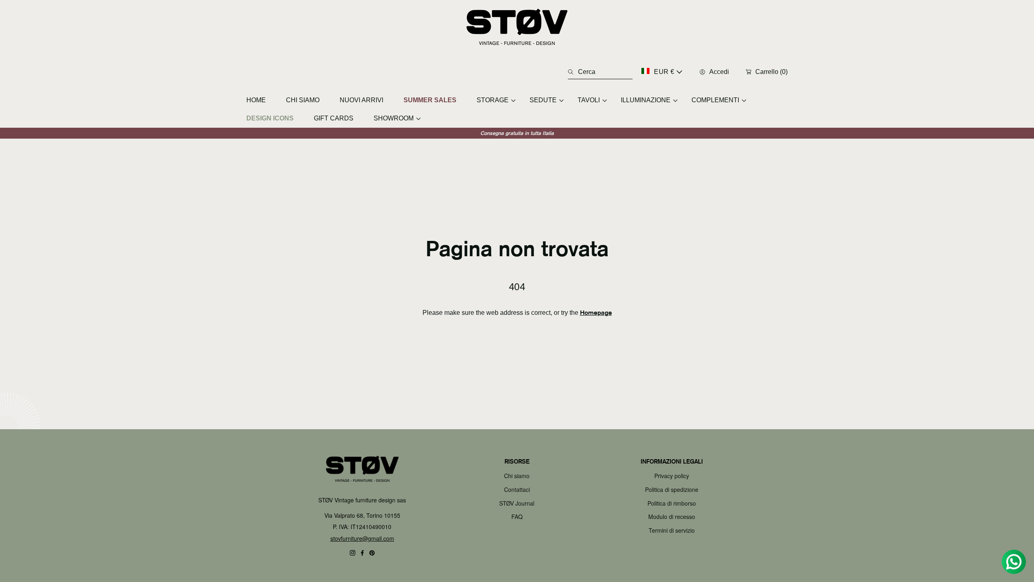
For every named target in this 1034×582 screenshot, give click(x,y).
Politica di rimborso (671, 503)
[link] (493, 100)
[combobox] (600, 72)
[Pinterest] (372, 553)
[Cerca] (573, 72)
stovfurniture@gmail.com (362, 538)
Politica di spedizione (671, 489)
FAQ (517, 516)
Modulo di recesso (671, 516)
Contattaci (517, 489)
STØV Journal (516, 503)
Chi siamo (517, 476)
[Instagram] (352, 553)
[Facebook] (362, 553)
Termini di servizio (672, 530)
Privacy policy (671, 476)
